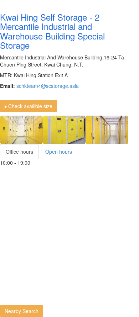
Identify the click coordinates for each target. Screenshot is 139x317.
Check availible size (29, 106)
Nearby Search (21, 311)
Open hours (58, 151)
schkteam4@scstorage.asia (47, 85)
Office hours (19, 151)
